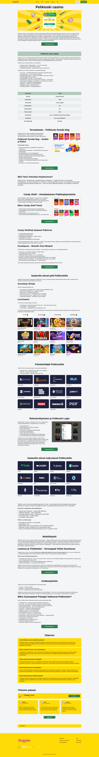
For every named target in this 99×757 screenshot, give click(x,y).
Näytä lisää (49, 717)
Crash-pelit (56, 314)
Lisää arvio (74, 695)
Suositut (24, 314)
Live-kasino (40, 314)
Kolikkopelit (72, 314)
